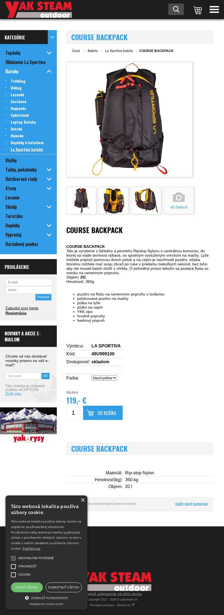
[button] (46, 597)
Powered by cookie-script (47, 604)
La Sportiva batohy (119, 51)
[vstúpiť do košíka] (197, 9)
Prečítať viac (31, 548)
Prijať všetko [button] (27, 587)
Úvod (76, 51)
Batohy (93, 51)
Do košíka (107, 413)
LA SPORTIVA (106, 346)
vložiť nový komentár (191, 504)
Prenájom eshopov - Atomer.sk (110, 605)
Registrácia (15, 313)
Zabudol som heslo (22, 308)
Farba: (72, 378)
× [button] (83, 500)
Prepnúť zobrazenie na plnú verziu (112, 593)
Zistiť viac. (13, 394)
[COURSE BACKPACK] (129, 119)
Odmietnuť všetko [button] (63, 587)
